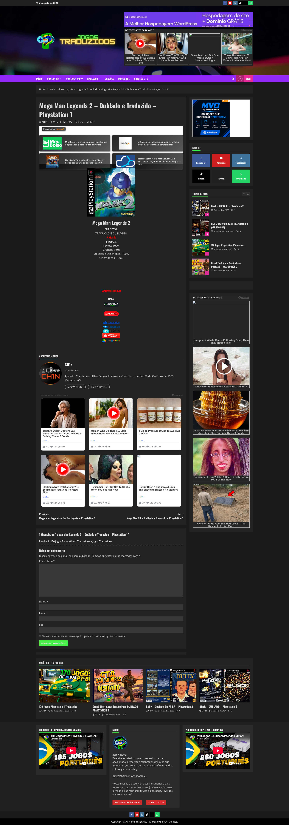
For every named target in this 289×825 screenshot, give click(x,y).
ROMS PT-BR (53, 78)
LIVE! (248, 79)
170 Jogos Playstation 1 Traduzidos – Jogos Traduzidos (81, 541)
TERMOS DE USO (156, 802)
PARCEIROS (124, 78)
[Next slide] (248, 194)
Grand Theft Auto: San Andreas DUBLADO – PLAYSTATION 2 (200, 247)
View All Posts (99, 387)
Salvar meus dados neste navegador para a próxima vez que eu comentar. (84, 636)
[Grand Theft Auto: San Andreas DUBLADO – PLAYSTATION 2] (118, 685)
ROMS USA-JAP (73, 78)
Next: (154, 516)
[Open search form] (233, 79)
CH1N (45, 122)
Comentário (47, 561)
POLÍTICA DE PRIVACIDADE (127, 802)
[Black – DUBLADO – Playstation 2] (224, 685)
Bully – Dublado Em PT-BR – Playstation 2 (200, 267)
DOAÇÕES (109, 78)
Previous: (67, 516)
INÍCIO (39, 78)
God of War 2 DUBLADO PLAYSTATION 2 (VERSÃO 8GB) (200, 208)
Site (41, 624)
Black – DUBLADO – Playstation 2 (218, 706)
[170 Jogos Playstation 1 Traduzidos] (64, 685)
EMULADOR (92, 78)
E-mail (43, 613)
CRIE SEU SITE (141, 78)
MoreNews (155, 821)
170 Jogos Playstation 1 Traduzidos (200, 227)
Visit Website (75, 387)
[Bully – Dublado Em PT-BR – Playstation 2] (171, 685)
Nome (43, 601)
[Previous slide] (244, 194)
